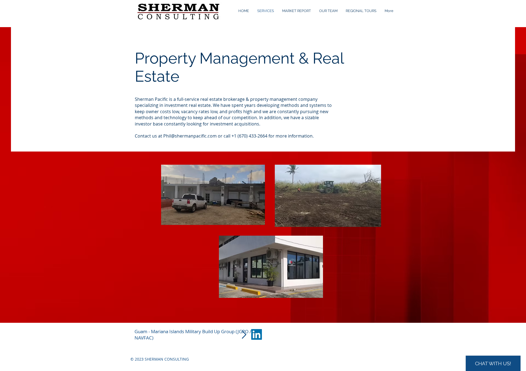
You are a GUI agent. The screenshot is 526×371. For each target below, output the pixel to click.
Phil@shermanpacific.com (190, 136)
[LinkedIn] (256, 334)
